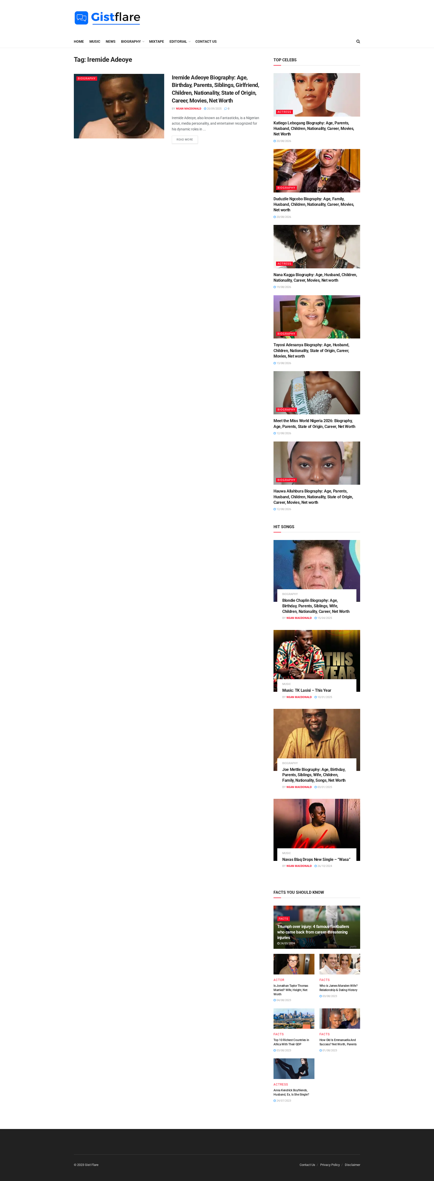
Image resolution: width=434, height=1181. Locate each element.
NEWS (111, 41)
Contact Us (206, 41)
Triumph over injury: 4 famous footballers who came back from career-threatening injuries (313, 932)
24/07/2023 (283, 1100)
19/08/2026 (283, 287)
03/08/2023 (329, 996)
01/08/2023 (329, 1050)
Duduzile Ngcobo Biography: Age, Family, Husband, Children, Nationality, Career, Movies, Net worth (314, 204)
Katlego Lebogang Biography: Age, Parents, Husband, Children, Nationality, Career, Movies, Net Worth (314, 129)
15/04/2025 (324, 618)
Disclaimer (352, 1165)
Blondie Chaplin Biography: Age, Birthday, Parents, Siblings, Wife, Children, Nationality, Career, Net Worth (315, 606)
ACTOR (279, 979)
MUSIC (94, 41)
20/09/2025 (214, 108)
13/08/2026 (283, 363)
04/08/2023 (283, 1000)
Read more (185, 139)
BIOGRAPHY (131, 41)
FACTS (283, 918)
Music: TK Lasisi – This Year (306, 690)
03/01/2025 (324, 787)
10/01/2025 (324, 697)
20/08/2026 (283, 141)
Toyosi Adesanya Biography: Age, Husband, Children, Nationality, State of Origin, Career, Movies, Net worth (311, 350)
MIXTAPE (156, 41)
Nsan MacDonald (188, 108)
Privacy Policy (330, 1165)
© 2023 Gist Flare (86, 1165)
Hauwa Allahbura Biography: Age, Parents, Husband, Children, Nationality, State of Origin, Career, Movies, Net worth (313, 497)
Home (79, 41)
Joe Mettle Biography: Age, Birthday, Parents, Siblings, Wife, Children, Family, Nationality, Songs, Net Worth (314, 775)
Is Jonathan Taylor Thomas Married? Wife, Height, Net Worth (291, 990)
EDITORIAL (178, 41)
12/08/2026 (283, 433)
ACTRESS (284, 112)
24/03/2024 (287, 943)
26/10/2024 (324, 866)
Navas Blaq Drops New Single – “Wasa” (316, 859)
